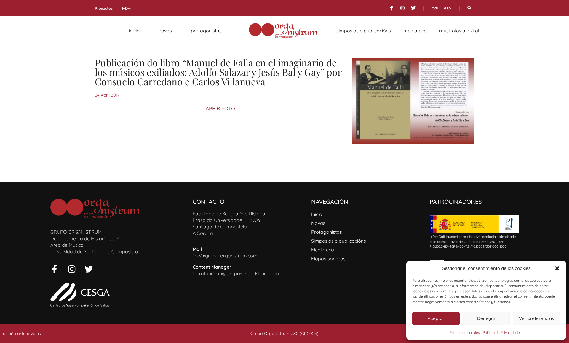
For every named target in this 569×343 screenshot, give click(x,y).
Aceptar (436, 318)
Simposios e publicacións (363, 30)
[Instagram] (402, 8)
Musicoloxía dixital (459, 30)
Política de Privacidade (501, 332)
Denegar (486, 318)
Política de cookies (465, 332)
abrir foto (220, 108)
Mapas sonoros (328, 259)
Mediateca (415, 30)
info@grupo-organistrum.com (225, 256)
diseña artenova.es (22, 333)
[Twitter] (413, 8)
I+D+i (126, 8)
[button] (557, 268)
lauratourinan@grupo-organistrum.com (236, 273)
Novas (165, 30)
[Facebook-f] (391, 8)
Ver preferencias (536, 318)
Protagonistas (206, 30)
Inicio (134, 30)
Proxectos (104, 8)
